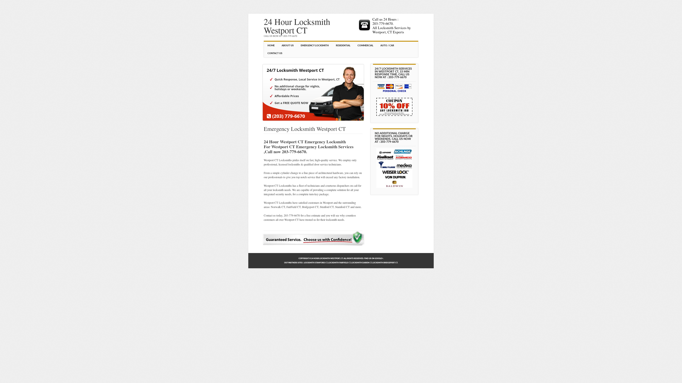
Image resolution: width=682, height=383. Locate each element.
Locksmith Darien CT (361, 263)
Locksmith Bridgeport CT (384, 263)
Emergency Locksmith (315, 46)
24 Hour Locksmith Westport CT (297, 26)
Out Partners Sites (293, 263)
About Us (288, 46)
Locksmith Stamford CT (316, 263)
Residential (343, 46)
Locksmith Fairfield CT (339, 263)
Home (271, 46)
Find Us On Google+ (373, 258)
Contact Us (274, 53)
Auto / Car (387, 46)
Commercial (365, 46)
